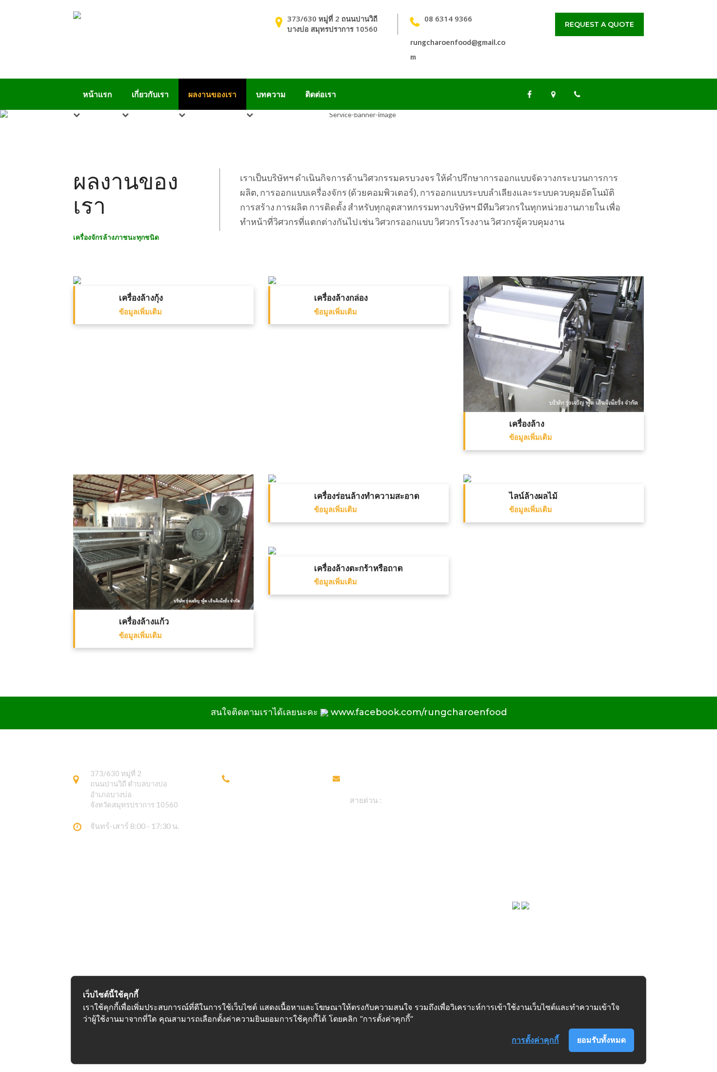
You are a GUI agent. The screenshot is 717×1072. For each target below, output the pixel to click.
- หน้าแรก (410, 904)
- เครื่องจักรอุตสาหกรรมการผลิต (319, 950)
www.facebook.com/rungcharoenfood (419, 712)
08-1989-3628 (264, 788)
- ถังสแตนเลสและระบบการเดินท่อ (321, 966)
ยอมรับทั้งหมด (601, 1040)
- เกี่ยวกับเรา (414, 920)
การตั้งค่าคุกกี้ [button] (535, 1040)
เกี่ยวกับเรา (150, 94)
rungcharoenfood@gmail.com (399, 777)
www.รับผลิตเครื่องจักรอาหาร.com (565, 943)
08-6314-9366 (264, 777)
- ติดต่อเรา (412, 966)
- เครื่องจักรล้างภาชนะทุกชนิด (315, 920)
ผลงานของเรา (212, 94)
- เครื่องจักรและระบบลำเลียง (313, 935)
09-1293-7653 (264, 799)
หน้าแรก (97, 94)
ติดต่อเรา (320, 94)
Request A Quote (599, 24)
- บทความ (411, 950)
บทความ (271, 94)
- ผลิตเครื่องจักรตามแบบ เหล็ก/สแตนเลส (332, 904)
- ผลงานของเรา (419, 935)
